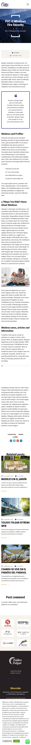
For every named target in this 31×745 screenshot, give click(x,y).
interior (21, 434)
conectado (20, 602)
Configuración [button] (7, 741)
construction (12, 434)
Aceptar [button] (16, 741)
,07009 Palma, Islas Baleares (16, 694)
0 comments (20, 476)
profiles (15, 437)
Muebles (16, 52)
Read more (4, 491)
